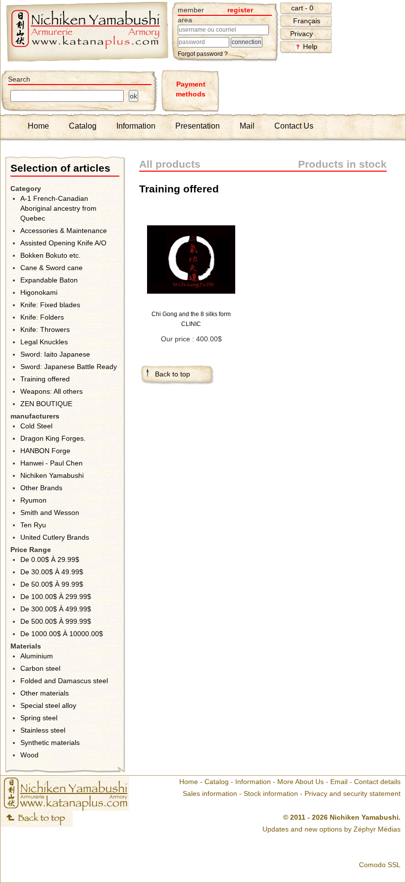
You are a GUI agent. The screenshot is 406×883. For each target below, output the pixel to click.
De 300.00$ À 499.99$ (55, 609)
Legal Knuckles (44, 342)
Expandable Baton (49, 280)
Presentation (197, 126)
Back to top (172, 374)
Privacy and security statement (352, 793)
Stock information (271, 793)
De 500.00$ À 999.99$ (55, 621)
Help (310, 46)
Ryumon (33, 500)
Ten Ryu (33, 525)
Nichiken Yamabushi (52, 475)
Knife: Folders (42, 317)
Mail (247, 126)
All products (170, 164)
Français (306, 21)
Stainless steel (42, 730)
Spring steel (38, 718)
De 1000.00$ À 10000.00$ (61, 634)
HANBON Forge (45, 451)
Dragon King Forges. (53, 438)
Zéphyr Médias (377, 829)
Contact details (377, 782)
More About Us (300, 782)
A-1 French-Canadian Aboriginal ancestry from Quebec (58, 208)
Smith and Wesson (49, 512)
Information (135, 126)
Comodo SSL (380, 865)
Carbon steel (40, 668)
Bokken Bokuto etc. (50, 255)
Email (339, 782)
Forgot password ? (203, 53)
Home (38, 126)
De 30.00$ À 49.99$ (51, 572)
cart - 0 (302, 8)
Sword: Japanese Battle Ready (68, 367)
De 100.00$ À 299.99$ (55, 597)
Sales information (210, 793)
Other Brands (41, 488)
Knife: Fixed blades (50, 305)
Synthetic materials (50, 742)
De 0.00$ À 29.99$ (49, 559)
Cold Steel (36, 426)
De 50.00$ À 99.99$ (51, 584)
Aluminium (36, 656)
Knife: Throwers (45, 329)
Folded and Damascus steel (64, 681)
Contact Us (293, 126)
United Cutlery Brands (54, 537)
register (240, 10)
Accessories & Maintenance (63, 230)
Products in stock (342, 164)
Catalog (83, 126)
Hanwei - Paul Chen (51, 463)
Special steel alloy (48, 705)
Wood (29, 755)
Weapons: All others (51, 391)
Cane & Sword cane (51, 268)
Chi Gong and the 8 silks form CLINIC (191, 319)
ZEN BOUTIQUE (46, 404)
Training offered (45, 379)
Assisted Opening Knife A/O (63, 243)
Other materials (44, 693)
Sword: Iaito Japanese (55, 354)
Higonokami (38, 292)
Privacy (301, 34)
